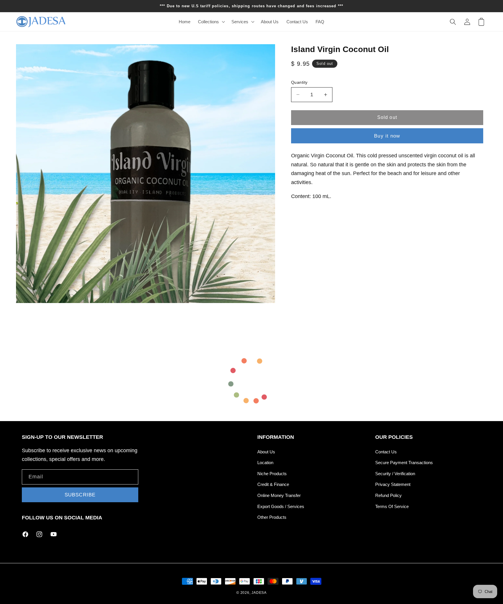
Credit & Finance (273, 484)
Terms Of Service (392, 506)
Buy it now (387, 135)
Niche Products (272, 473)
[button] (211, 21)
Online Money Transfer (279, 495)
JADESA (259, 593)
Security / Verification (395, 473)
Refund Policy (388, 495)
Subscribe (80, 494)
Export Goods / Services (280, 506)
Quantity (299, 82)
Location (265, 462)
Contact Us (386, 451)
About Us (266, 451)
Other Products (271, 517)
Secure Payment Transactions (404, 462)
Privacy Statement (392, 484)
